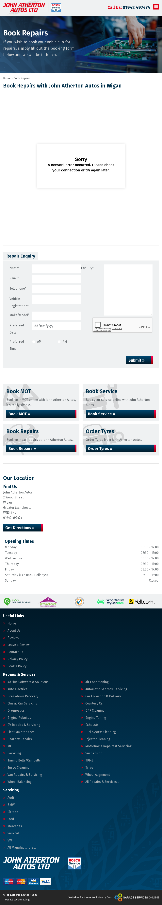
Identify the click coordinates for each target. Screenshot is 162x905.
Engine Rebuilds (19, 717)
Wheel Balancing (20, 781)
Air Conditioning (97, 682)
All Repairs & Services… (102, 781)
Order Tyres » (100, 448)
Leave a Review (18, 644)
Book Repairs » (22, 448)
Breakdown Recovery (23, 696)
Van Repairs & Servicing (25, 774)
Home (12, 623)
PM (64, 341)
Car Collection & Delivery (103, 696)
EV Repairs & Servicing (24, 724)
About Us (14, 630)
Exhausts (92, 724)
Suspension (93, 753)
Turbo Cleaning (18, 767)
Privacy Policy (17, 659)
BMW (11, 804)
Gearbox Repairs (20, 739)
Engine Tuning (95, 717)
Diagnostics (16, 710)
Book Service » (101, 414)
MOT (11, 746)
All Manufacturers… (22, 847)
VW (10, 840)
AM (39, 341)
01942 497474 (128, 7)
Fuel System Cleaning (100, 732)
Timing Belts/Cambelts (24, 760)
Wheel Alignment (97, 774)
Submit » (136, 360)
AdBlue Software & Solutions (28, 682)
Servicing (14, 753)
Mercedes (15, 826)
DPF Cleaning (95, 710)
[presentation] (122, 325)
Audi (11, 797)
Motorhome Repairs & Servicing (108, 746)
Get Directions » (20, 527)
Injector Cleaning (97, 739)
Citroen (13, 812)
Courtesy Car (94, 703)
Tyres (89, 767)
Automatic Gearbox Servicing (106, 689)
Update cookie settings (17, 899)
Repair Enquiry (20, 256)
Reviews (13, 637)
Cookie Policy (17, 666)
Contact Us (15, 652)
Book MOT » (19, 414)
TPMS (89, 760)
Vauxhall (14, 833)
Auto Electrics (17, 689)
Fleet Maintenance (21, 732)
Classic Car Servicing (22, 703)
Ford (11, 819)
